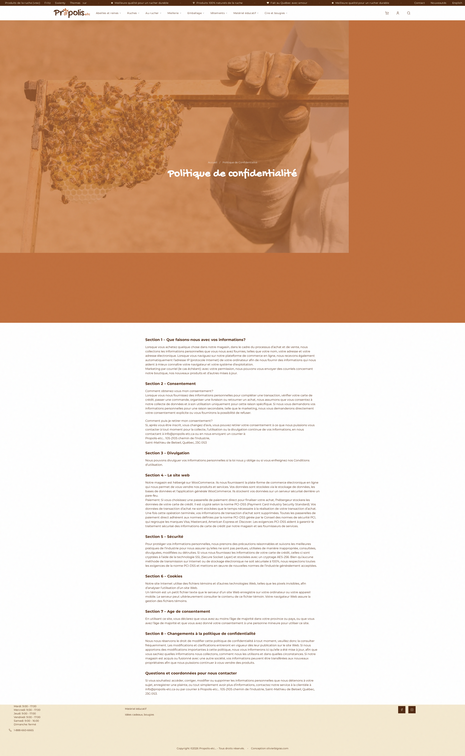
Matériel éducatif (135, 708)
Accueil (212, 162)
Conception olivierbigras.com (269, 748)
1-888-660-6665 (24, 730)
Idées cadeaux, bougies (139, 714)
